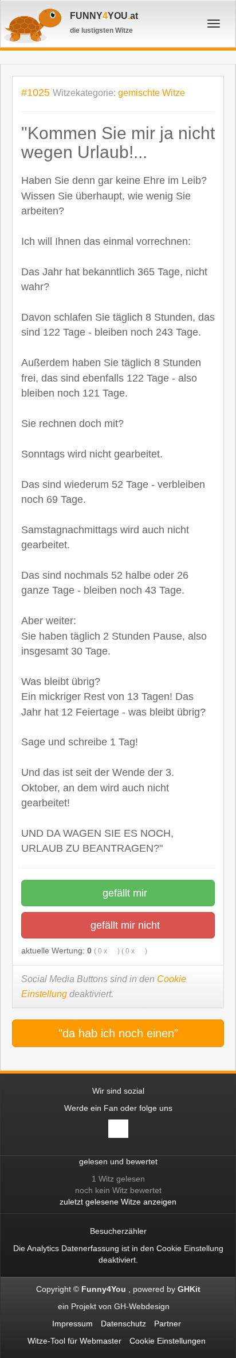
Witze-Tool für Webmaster (74, 1340)
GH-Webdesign (143, 1306)
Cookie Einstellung (189, 1248)
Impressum (72, 1323)
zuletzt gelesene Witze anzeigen (118, 1201)
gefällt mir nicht (124, 925)
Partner (167, 1323)
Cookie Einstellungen (167, 1340)
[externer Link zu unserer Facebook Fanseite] (118, 1129)
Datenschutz (123, 1323)
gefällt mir (123, 893)
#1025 (35, 92)
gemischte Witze (151, 93)
